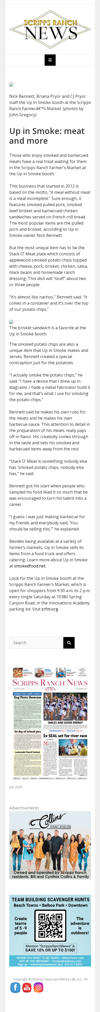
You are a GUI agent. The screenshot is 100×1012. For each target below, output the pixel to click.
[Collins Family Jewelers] (50, 845)
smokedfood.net (29, 566)
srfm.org (50, 609)
